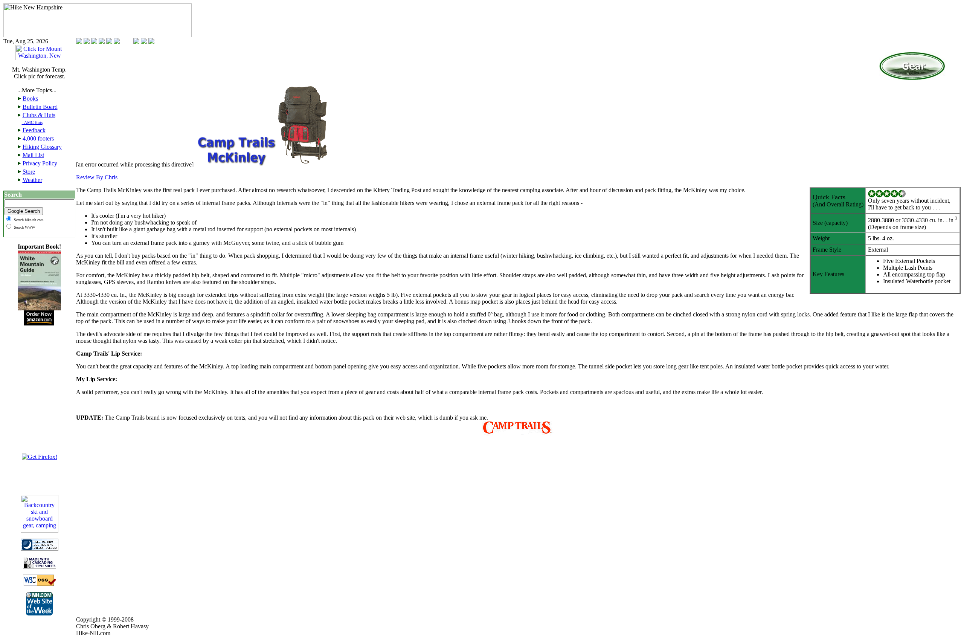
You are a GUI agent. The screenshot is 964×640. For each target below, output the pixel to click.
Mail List (33, 155)
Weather (32, 180)
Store (29, 171)
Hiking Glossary (42, 147)
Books (30, 98)
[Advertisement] (39, 402)
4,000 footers (38, 138)
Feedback (34, 130)
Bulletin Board (40, 107)
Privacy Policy (40, 163)
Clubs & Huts (39, 115)
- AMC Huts (32, 123)
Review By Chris (96, 177)
